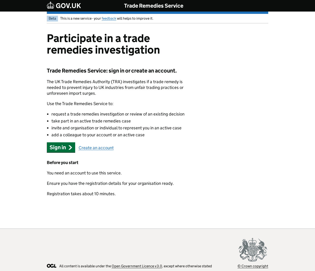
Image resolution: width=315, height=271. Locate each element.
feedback (109, 18)
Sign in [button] (58, 147)
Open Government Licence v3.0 (137, 266)
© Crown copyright (253, 266)
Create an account (96, 148)
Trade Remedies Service (153, 5)
